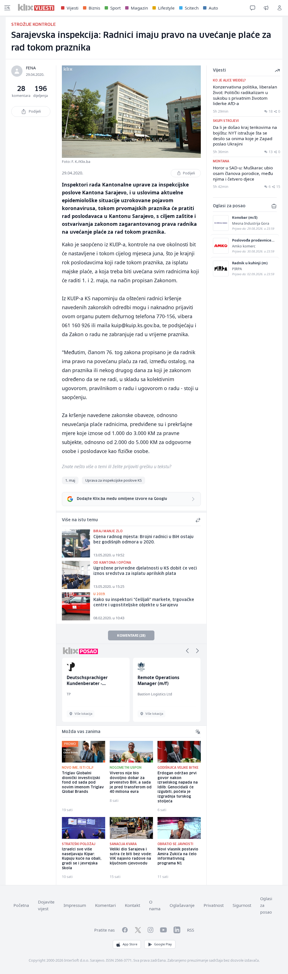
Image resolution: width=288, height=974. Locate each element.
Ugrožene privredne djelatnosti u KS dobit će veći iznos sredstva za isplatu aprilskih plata (145, 571)
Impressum (75, 905)
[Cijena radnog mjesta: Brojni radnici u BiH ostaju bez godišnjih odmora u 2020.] (76, 543)
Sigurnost (242, 905)
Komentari (105, 905)
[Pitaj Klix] (253, 8)
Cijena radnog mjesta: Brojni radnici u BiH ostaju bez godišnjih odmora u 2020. (143, 539)
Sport (115, 8)
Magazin (139, 8)
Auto (213, 8)
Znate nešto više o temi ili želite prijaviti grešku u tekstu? (116, 466)
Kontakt (132, 905)
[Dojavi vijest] (266, 8)
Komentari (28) (131, 635)
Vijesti (72, 8)
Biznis (94, 8)
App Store (130, 944)
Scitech (192, 8)
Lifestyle (166, 8)
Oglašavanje (182, 905)
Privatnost (214, 905)
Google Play (163, 944)
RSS (190, 930)
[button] (187, 650)
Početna (21, 905)
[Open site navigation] (7, 8)
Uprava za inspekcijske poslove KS (113, 480)
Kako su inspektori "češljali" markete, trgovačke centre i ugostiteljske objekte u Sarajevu (143, 602)
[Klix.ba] (36, 7)
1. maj (70, 480)
